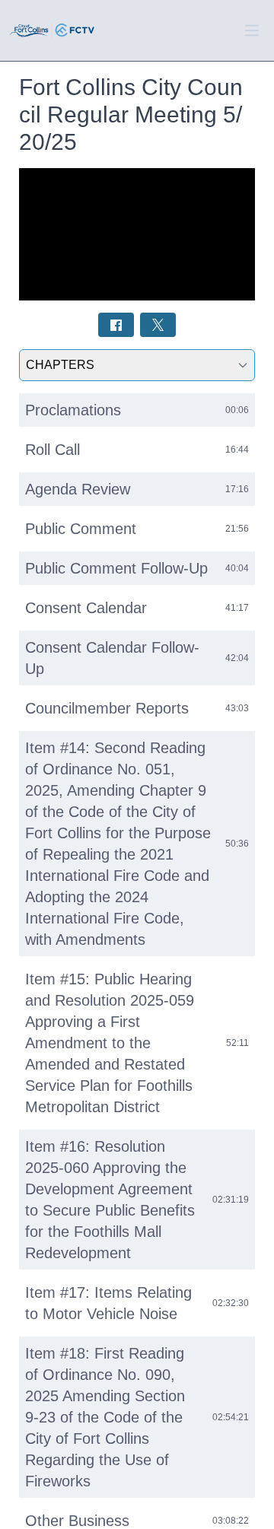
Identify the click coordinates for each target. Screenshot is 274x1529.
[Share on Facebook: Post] (116, 324)
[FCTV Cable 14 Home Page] (52, 30)
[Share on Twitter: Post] (158, 324)
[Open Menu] (252, 30)
